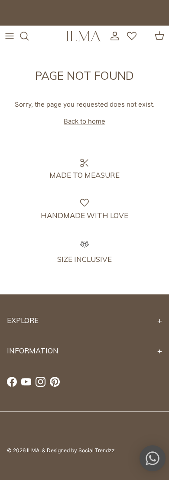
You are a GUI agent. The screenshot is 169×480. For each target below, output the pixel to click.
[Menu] (9, 36)
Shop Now (101, 19)
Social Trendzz (96, 450)
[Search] (28, 36)
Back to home (84, 121)
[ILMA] (83, 36)
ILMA (33, 450)
